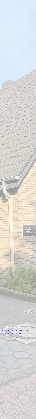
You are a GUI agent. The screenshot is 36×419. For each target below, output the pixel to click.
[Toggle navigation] (2, 1)
